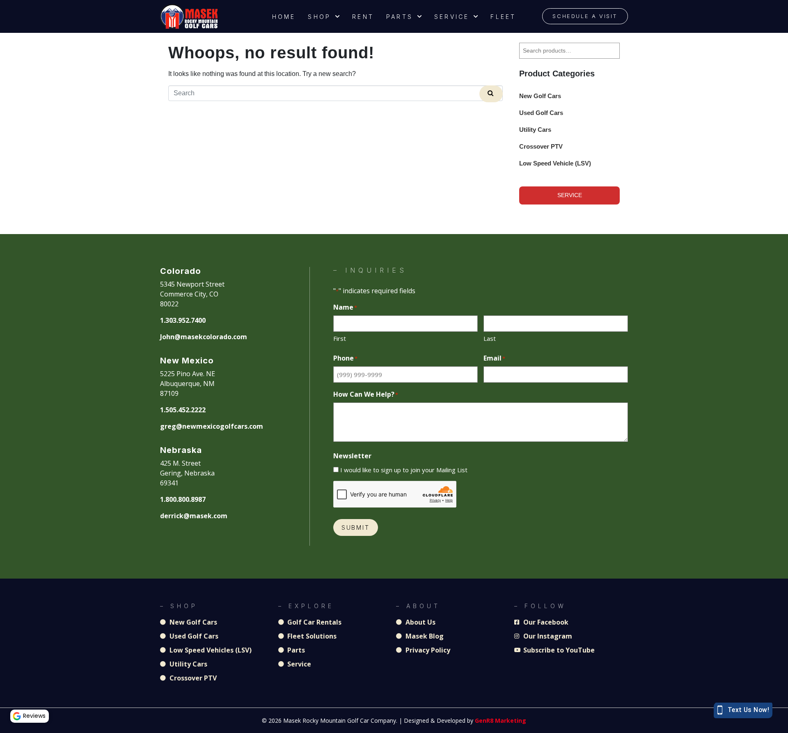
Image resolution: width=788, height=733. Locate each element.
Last (489, 338)
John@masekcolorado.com (203, 336)
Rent (363, 16)
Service (451, 16)
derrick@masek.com (193, 515)
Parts (399, 16)
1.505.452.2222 (183, 409)
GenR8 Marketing (500, 720)
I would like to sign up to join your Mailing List (403, 470)
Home (284, 16)
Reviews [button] (34, 716)
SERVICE (569, 195)
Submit (355, 527)
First (339, 338)
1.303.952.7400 (183, 320)
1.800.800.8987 (183, 499)
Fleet (503, 16)
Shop (319, 16)
